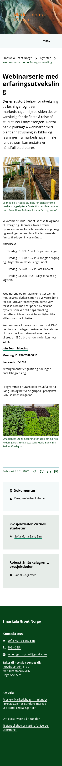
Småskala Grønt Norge (17, 58)
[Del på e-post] (56, 471)
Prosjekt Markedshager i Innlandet (25, 699)
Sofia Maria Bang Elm (28, 536)
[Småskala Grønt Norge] (31, 17)
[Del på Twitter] (42, 471)
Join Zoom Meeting (15, 348)
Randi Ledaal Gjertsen (22, 708)
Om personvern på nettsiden (21, 719)
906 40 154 (14, 647)
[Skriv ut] (49, 471)
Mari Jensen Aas (13, 671)
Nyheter (45, 58)
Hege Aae (9, 675)
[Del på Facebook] (34, 471)
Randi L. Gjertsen (25, 575)
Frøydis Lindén (12, 667)
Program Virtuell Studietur (31, 498)
